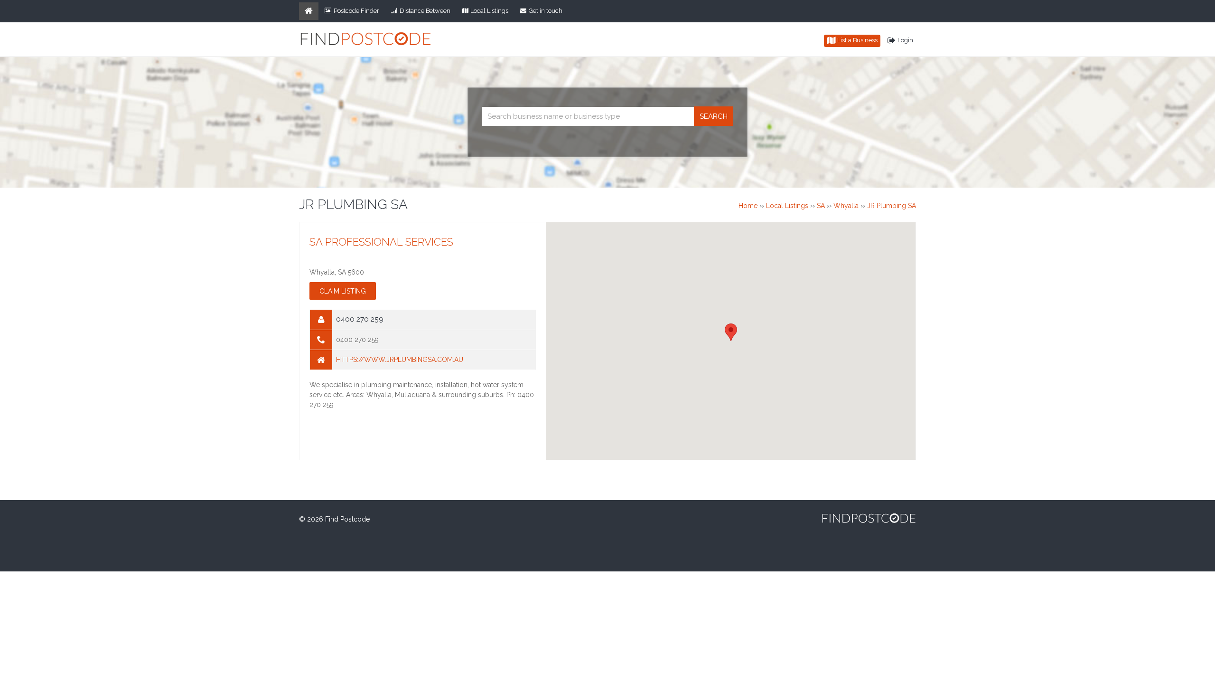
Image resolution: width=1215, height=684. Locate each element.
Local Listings (489, 10)
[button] (731, 332)
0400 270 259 (357, 339)
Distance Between (425, 10)
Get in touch (545, 10)
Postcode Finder (356, 10)
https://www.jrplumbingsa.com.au (399, 359)
